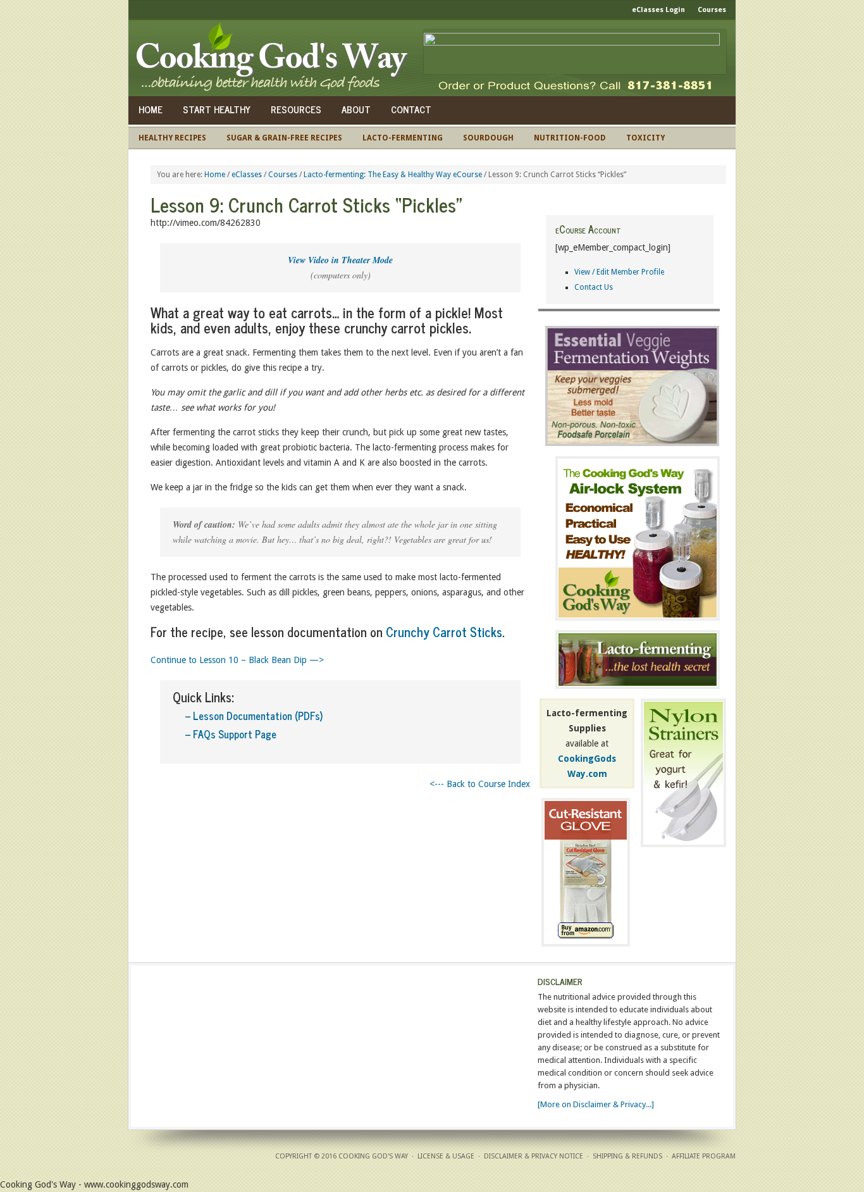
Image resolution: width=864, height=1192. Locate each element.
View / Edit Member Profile (619, 272)
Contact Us (593, 287)
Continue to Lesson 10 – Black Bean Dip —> (237, 660)
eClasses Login (658, 10)
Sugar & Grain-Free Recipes (284, 137)
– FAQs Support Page (230, 734)
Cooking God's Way (275, 58)
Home (151, 109)
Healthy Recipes (172, 137)
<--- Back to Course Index (479, 784)
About (356, 109)
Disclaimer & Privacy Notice (533, 1156)
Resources (296, 109)
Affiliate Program (704, 1156)
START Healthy (216, 109)
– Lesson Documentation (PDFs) (254, 715)
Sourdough (488, 137)
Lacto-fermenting (402, 137)
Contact (411, 109)
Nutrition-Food (570, 137)
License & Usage (445, 1156)
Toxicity (645, 137)
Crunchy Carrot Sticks (444, 631)
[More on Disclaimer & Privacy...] (596, 1104)
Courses (712, 10)
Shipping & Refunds (627, 1156)
